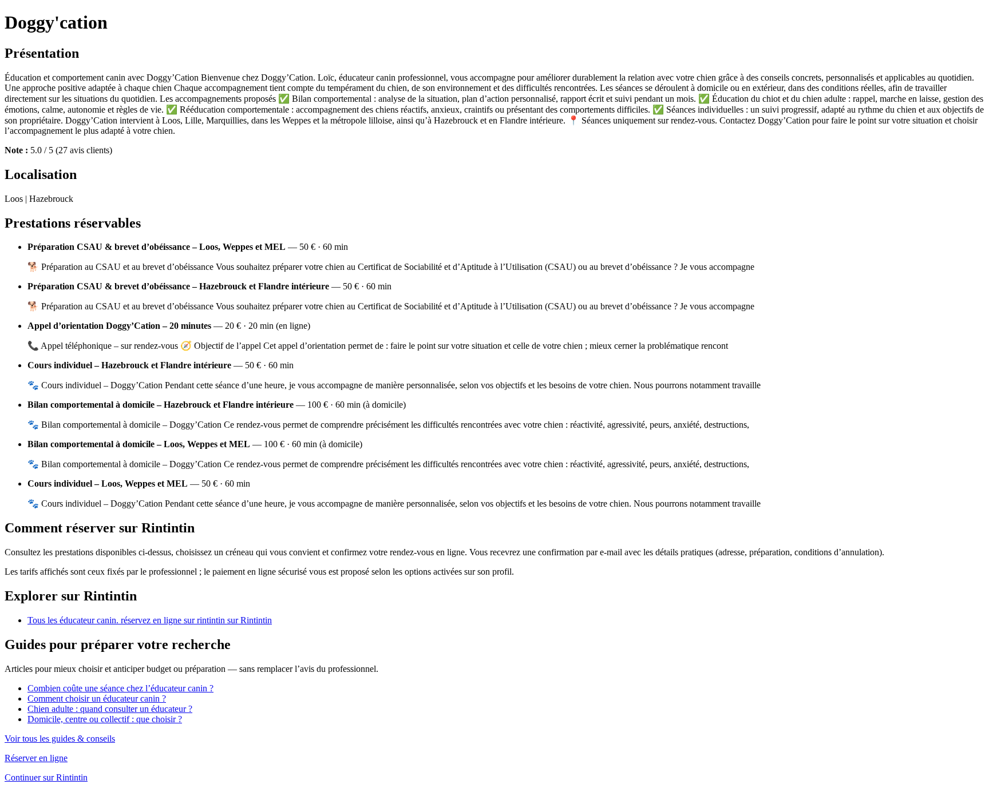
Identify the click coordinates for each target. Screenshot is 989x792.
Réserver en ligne (36, 758)
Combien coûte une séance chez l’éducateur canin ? (120, 688)
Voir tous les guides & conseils (60, 738)
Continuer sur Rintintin (46, 777)
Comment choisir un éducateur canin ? (96, 698)
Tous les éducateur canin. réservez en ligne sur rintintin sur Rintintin (149, 620)
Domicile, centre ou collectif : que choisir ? (104, 719)
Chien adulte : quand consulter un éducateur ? (109, 709)
